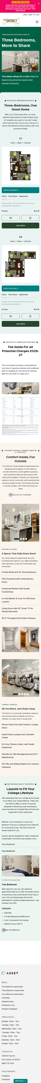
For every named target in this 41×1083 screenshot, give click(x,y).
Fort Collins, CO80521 (11, 1059)
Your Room (12, 196)
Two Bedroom (8, 844)
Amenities (6, 998)
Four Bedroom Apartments (12, 994)
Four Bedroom (8, 851)
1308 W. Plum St (8, 1056)
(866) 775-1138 (33, 15)
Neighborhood (7, 1001)
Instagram (6, 1076)
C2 (20, 236)
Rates (4, 196)
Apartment (23, 196)
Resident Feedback (9, 1009)
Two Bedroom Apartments (12, 987)
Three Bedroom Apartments (13, 990)
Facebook (6, 1079)
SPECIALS (19, 1081)
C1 (20, 138)
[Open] (37, 22)
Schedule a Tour (8, 1005)
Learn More (20, 225)
